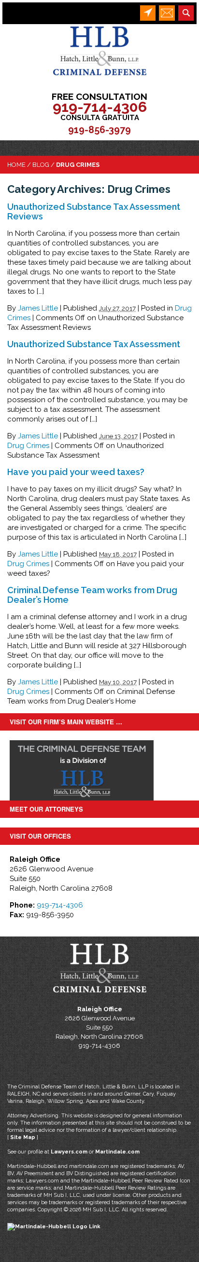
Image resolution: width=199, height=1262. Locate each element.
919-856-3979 (99, 130)
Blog (40, 164)
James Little (38, 308)
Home (16, 164)
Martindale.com (117, 1152)
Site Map (22, 1137)
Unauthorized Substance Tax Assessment (93, 344)
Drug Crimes (28, 445)
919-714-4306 (100, 106)
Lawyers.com (69, 1152)
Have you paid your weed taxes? (75, 472)
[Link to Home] (99, 50)
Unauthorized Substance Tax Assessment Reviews (93, 211)
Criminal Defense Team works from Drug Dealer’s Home (92, 595)
